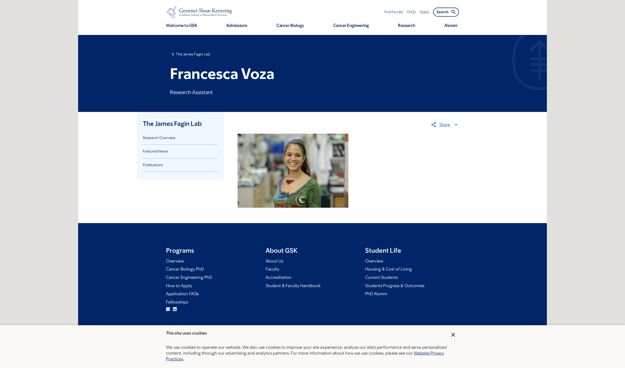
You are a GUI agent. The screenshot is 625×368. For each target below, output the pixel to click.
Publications (153, 165)
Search (442, 12)
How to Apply (179, 285)
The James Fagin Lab (193, 54)
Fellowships (177, 302)
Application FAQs (182, 293)
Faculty (272, 269)
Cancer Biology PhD (185, 269)
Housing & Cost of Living (388, 269)
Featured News (155, 151)
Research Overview (159, 138)
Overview (175, 261)
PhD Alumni (376, 293)
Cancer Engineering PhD (189, 277)
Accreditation (279, 277)
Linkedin (175, 309)
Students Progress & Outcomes (394, 285)
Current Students (381, 277)
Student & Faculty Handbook (293, 285)
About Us (274, 261)
